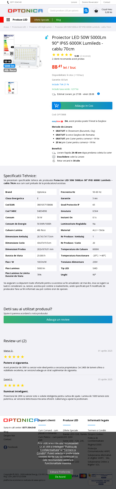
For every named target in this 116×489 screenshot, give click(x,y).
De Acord (60, 476)
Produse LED (20, 19)
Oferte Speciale (41, 19)
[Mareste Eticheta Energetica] (9, 54)
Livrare (74, 2)
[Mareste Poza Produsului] (26, 78)
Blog (58, 19)
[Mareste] (11, 88)
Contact (106, 2)
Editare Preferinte (60, 472)
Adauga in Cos (84, 105)
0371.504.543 (16, 2)
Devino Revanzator (90, 2)
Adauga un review (58, 319)
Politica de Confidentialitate (58, 448)
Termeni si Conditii (97, 430)
